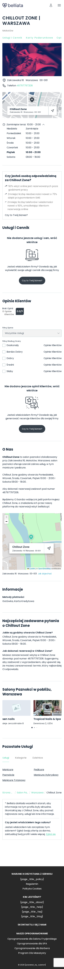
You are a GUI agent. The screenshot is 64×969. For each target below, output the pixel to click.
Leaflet (32, 568)
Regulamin (32, 884)
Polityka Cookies (32, 888)
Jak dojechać (45, 573)
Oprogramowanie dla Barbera (32, 948)
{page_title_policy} (32, 879)
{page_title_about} (32, 902)
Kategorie (20, 757)
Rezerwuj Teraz (32, 855)
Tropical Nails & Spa (47, 719)
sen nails (8, 719)
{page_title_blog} (32, 916)
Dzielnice (37, 757)
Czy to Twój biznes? (16, 215)
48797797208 (25, 85)
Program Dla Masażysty (32, 953)
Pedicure (39, 769)
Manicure (7, 769)
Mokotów (7, 30)
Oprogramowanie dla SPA (32, 943)
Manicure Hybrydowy (46, 775)
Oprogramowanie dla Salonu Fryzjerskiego (32, 939)
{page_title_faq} (32, 911)
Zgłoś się (51, 834)
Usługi (5, 757)
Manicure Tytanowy (13, 780)
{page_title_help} (32, 907)
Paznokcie (8, 775)
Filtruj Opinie (7, 328)
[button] (31, 537)
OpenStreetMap (44, 568)
